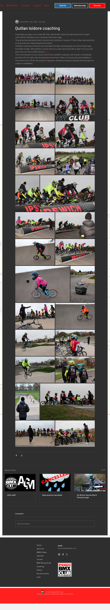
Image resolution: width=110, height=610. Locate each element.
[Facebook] (63, 554)
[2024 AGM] (20, 482)
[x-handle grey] (67, 554)
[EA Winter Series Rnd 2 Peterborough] (89, 482)
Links (39, 577)
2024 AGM (11, 495)
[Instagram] (59, 554)
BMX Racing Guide (44, 563)
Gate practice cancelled (52, 495)
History (39, 570)
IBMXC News (42, 552)
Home (39, 545)
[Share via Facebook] (16, 455)
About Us (40, 549)
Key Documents (43, 573)
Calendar (40, 556)
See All (103, 470)
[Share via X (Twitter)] (22, 455)
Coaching (40, 566)
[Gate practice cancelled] (55, 482)
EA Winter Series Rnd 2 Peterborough (87, 496)
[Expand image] (35, 81)
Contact (40, 559)
